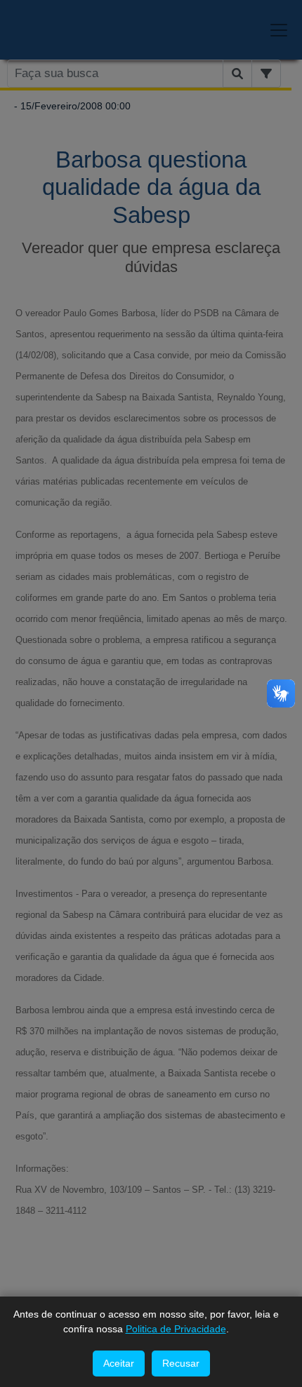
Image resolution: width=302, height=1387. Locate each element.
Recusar (180, 1363)
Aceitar (118, 1363)
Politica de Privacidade (176, 1328)
